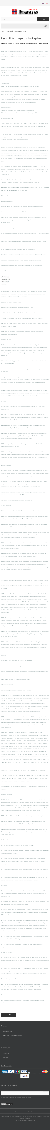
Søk (43, 19)
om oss (5, 1039)
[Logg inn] (46, 1093)
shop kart (6, 1053)
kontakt (5, 1057)
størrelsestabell (7, 1031)
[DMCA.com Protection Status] (7, 1105)
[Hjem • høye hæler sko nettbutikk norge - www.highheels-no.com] (25, 11)
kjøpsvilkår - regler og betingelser (12, 1035)
